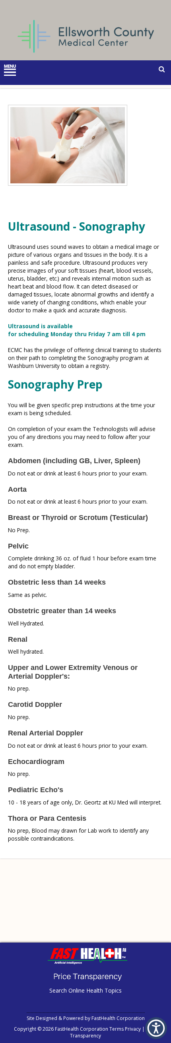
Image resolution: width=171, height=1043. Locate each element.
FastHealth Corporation (118, 1018)
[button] (156, 1028)
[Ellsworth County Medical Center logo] (86, 59)
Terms (116, 1029)
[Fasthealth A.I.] (87, 962)
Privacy (133, 1029)
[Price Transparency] (87, 983)
